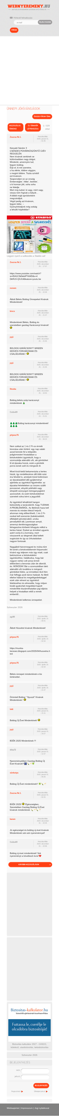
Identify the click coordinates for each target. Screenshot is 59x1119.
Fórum (14, 30)
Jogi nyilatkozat (41, 1108)
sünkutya (14, 773)
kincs (12, 311)
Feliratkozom (45, 22)
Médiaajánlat (13, 1108)
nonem (13, 288)
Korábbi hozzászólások (28, 864)
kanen (12, 819)
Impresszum (27, 1108)
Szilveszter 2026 (15, 607)
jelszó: (17, 1076)
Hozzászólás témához (15, 127)
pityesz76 (14, 435)
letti (11, 709)
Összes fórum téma (42, 116)
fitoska (13, 389)
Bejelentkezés (41, 1085)
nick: (18, 1070)
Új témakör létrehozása (33, 127)
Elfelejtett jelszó (39, 1091)
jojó (11, 337)
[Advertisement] (29, 67)
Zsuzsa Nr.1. (15, 137)
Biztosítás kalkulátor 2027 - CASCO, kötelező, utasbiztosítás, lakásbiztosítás (29, 1045)
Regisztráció (16, 1091)
